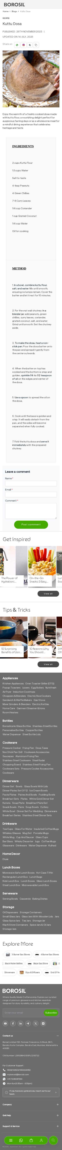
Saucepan (8, 756)
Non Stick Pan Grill (12, 752)
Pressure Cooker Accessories (37, 769)
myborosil (14, 1147)
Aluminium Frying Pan (27, 756)
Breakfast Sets (11, 799)
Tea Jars (26, 921)
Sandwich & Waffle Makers (17, 700)
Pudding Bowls (47, 795)
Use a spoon (21, 397)
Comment (11, 501)
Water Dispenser (12, 734)
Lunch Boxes (28, 881)
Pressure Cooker (12, 748)
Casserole (25, 899)
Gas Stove (39, 700)
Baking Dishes (40, 899)
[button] (31, 1140)
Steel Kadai (38, 760)
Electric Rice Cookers (39, 696)
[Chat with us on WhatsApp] (21, 1140)
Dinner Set (8, 786)
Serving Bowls (10, 899)
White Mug (8, 837)
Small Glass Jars (11, 916)
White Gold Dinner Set (41, 799)
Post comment (31, 524)
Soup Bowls (32, 807)
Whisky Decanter (24, 841)
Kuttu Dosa (25, 11)
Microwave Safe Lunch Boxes (18, 873)
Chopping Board (12, 764)
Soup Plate (18, 803)
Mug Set (27, 833)
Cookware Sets (11, 769)
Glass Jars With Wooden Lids (37, 916)
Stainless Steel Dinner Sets (37, 815)
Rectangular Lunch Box (15, 877)
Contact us (8, 1036)
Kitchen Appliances (13, 683)
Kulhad (52, 845)
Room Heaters (10, 712)
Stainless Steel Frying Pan (36, 764)
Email (9, 490)
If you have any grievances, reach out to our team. (30, 1092)
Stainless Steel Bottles (45, 726)
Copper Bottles (34, 730)
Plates (24, 799)
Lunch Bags (35, 877)
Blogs (14, 11)
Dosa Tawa (42, 748)
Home (5, 11)
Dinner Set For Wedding (30, 811)
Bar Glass (8, 841)
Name (9, 478)
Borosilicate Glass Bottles (17, 726)
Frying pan (28, 748)
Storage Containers (31, 912)
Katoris (7, 803)
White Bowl (9, 811)
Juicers (26, 688)
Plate (21, 807)
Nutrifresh (50, 688)
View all (48, 594)
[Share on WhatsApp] (17, 45)
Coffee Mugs (49, 841)
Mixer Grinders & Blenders (17, 704)
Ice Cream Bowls (38, 790)
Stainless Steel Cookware (17, 760)
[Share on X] (29, 45)
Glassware (8, 845)
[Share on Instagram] (24, 45)
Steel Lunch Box (11, 885)
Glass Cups (42, 837)
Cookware (8, 773)
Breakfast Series (12, 815)
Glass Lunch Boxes (47, 881)
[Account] (41, 1140)
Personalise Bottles (13, 730)
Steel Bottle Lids (32, 734)
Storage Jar (39, 921)
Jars (57, 916)
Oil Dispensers (10, 912)
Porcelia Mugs (41, 833)
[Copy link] (36, 45)
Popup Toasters (11, 688)
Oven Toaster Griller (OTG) (39, 683)
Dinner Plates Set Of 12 (15, 790)
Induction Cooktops (24, 692)
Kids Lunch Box (11, 881)
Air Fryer (7, 692)
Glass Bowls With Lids (36, 786)
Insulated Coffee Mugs (46, 829)
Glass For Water (23, 829)
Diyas (5, 859)
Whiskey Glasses (12, 833)
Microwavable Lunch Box (35, 885)
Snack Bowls (9, 807)
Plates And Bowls (27, 795)
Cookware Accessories (36, 752)
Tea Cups (8, 829)
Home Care (9, 708)
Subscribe (51, 1013)
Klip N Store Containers (15, 925)
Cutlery (44, 807)
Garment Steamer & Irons (31, 708)
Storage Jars (9, 929)
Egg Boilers (37, 688)
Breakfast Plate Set (37, 803)
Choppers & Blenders (14, 696)
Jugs (37, 841)
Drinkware (21, 845)
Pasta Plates (9, 795)
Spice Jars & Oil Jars (40, 925)
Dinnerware (51, 811)
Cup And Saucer (25, 837)
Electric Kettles (40, 704)
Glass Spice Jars (11, 921)
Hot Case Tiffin (44, 873)
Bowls (19, 786)
